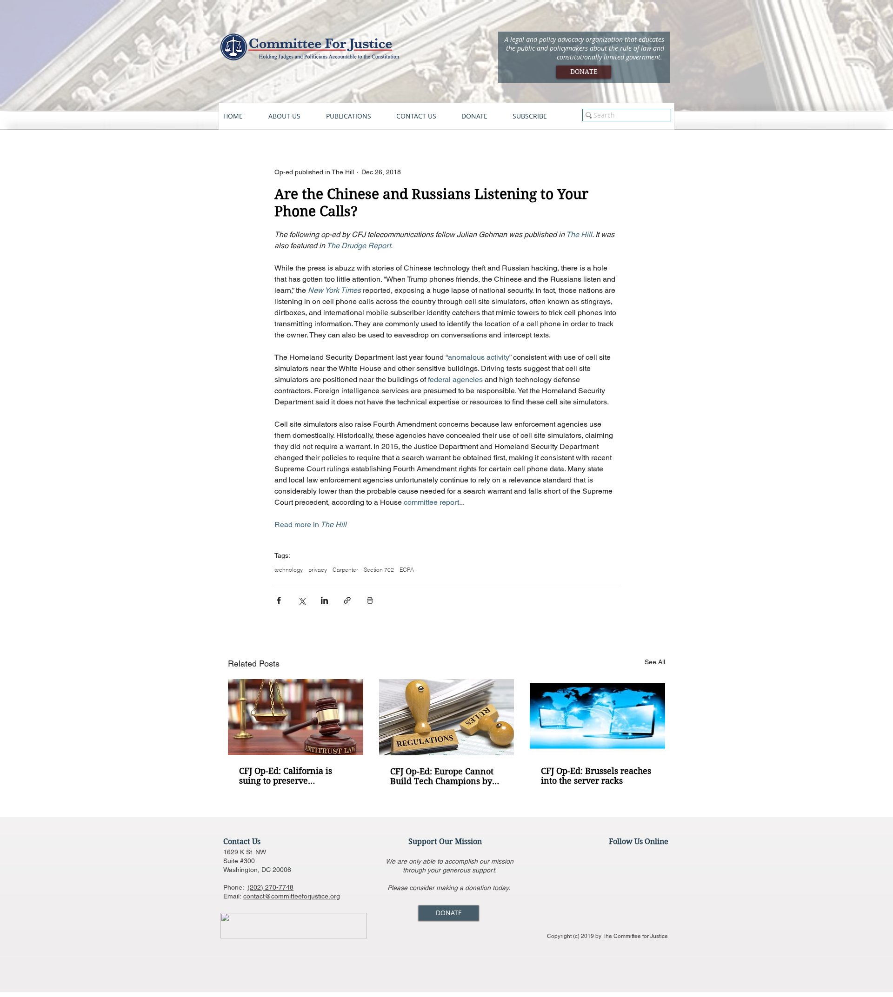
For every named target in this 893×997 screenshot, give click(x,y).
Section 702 (379, 569)
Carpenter (345, 569)
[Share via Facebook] (278, 600)
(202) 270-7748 (270, 887)
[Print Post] (370, 600)
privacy (317, 569)
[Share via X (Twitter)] (301, 600)
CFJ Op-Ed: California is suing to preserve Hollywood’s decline (285, 776)
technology (288, 569)
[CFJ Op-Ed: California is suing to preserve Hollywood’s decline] (295, 717)
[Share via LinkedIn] (324, 600)
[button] (292, 116)
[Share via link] (347, 600)
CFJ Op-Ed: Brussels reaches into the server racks (596, 776)
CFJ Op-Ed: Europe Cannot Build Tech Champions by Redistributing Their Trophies (441, 776)
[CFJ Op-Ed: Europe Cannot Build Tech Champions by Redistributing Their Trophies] (446, 717)
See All (655, 662)
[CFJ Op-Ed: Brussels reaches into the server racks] (597, 717)
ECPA (407, 569)
